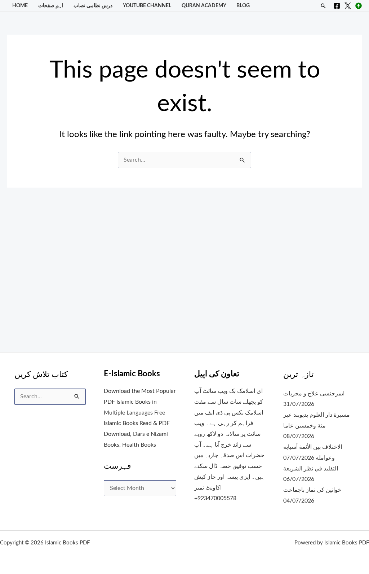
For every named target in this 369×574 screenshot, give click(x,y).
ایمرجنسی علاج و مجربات (313, 393)
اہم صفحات (50, 5)
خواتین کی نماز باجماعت (312, 490)
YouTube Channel (147, 5)
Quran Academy (204, 5)
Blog (243, 5)
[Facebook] (337, 6)
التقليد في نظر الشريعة (310, 469)
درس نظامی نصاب (93, 5)
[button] (323, 6)
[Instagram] (358, 6)
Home (20, 5)
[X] (347, 6)
